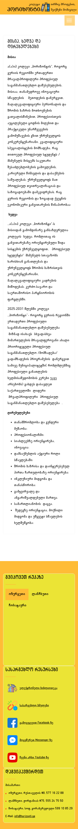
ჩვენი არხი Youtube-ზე (34, 758)
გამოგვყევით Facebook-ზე (36, 723)
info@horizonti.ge (24, 817)
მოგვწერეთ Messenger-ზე (36, 740)
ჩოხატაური (17, 605)
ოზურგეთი (17, 594)
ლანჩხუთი (40, 594)
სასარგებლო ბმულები (34, 706)
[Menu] (69, 20)
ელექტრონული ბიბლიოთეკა (38, 688)
